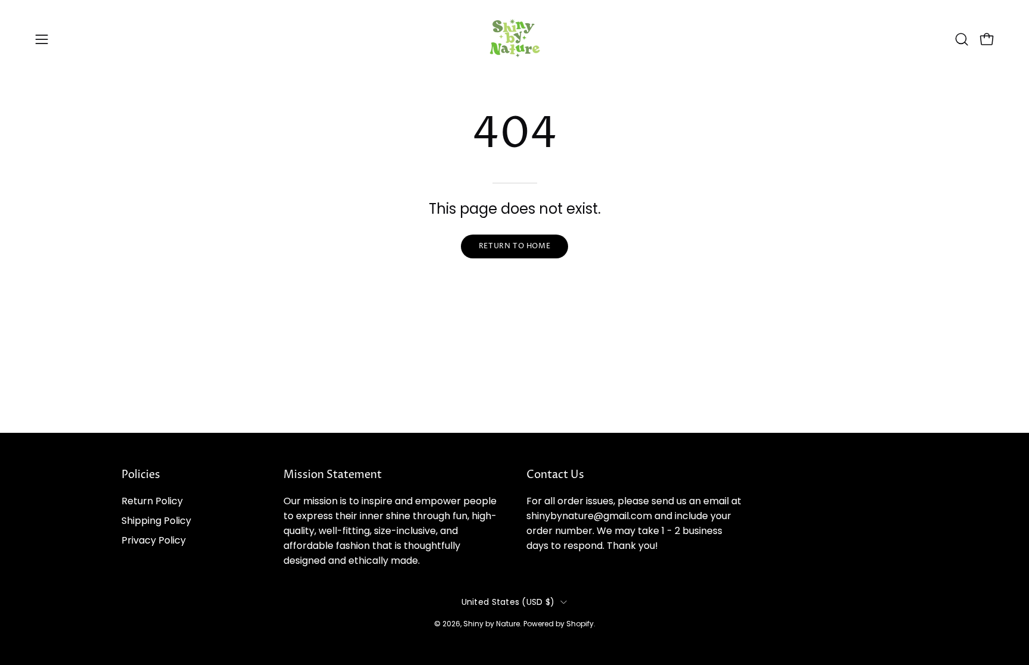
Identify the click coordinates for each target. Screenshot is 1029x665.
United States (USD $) (508, 602)
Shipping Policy (156, 520)
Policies (140, 475)
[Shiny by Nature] (514, 39)
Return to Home (514, 246)
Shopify (580, 623)
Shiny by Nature (491, 623)
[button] (961, 39)
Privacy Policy (153, 540)
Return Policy (152, 501)
